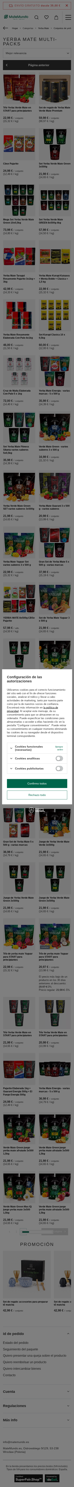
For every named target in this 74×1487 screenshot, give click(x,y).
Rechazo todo (37, 795)
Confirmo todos (37, 783)
